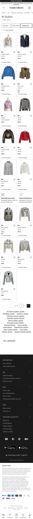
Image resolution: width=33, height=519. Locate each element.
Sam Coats (23, 329)
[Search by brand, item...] (3, 7)
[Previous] (11, 306)
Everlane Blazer (9, 325)
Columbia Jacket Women (15, 318)
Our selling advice (9, 393)
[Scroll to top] (28, 306)
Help (4, 405)
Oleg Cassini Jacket (10, 329)
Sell (4, 387)
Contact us (6, 411)
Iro (8, 13)
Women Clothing (16, 13)
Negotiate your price (8, 198)
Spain (15, 509)
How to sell (6, 390)
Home (4, 13)
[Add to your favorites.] (14, 52)
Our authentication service (11, 378)
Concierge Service (9, 366)
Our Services (7, 360)
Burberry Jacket (22, 314)
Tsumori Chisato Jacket (22, 332)
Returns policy (7, 381)
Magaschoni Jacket (21, 327)
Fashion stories (8, 432)
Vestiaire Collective (10, 417)
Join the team (7, 429)
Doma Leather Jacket (15, 320)
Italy (18, 509)
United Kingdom (11, 508)
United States (20, 508)
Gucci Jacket (22, 325)
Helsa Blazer (7, 327)
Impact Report (7, 426)
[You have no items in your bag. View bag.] (29, 8)
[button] (29, 8)
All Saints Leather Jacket (15, 311)
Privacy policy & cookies (15, 460)
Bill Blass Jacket (8, 314)
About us (6, 420)
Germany (26, 508)
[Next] (21, 306)
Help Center (7, 408)
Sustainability (7, 423)
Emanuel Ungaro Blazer (15, 323)
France (5, 508)
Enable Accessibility (16, 1)
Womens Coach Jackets (15, 316)
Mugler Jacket (7, 332)
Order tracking (7, 375)
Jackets (27, 13)
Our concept (7, 363)
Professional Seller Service (12, 399)
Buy (4, 372)
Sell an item (7, 396)
